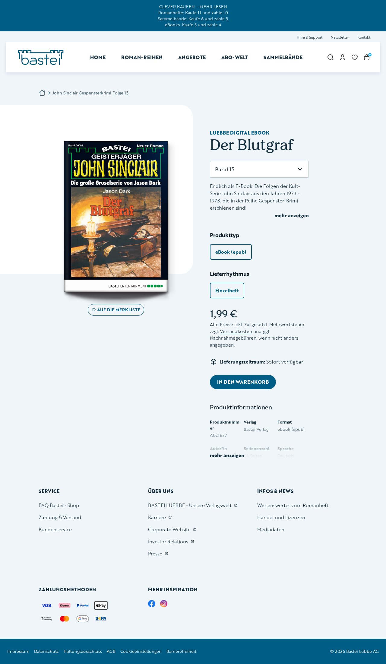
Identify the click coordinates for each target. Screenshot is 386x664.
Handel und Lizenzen (281, 517)
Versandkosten (236, 331)
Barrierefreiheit (181, 651)
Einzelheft (227, 290)
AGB (111, 651)
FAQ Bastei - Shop (59, 505)
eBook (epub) (230, 251)
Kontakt (363, 37)
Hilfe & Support (309, 37)
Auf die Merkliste (117, 311)
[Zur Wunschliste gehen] (354, 57)
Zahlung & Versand (60, 517)
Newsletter (340, 37)
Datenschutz (46, 651)
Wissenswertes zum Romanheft (292, 505)
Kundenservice (55, 529)
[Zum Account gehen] (342, 57)
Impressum (18, 651)
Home (98, 57)
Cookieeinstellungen (141, 651)
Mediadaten (270, 529)
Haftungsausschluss (83, 651)
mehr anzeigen (291, 215)
